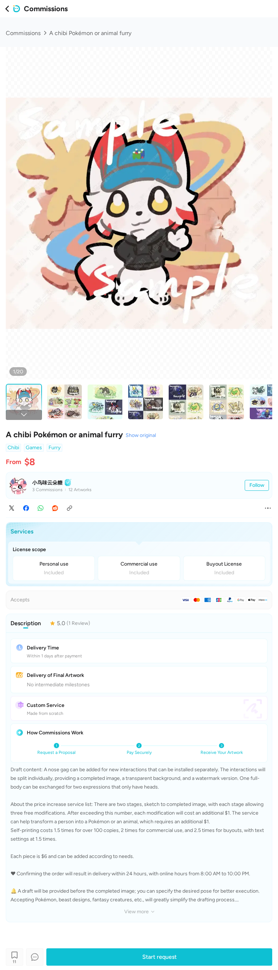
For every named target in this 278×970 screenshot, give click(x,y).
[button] (257, 485)
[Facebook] (26, 508)
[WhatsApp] (40, 508)
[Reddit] (55, 508)
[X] (11, 508)
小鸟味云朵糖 (47, 482)
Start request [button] (159, 956)
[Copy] (69, 508)
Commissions (23, 33)
